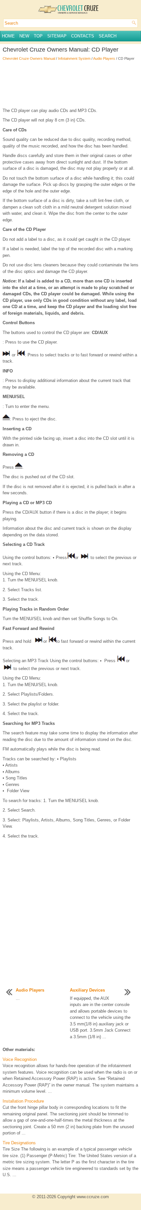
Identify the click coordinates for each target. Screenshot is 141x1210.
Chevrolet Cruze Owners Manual (29, 58)
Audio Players (104, 58)
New (24, 36)
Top (38, 36)
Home (8, 36)
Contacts (82, 36)
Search (107, 36)
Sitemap (57, 36)
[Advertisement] (70, 84)
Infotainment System (74, 58)
